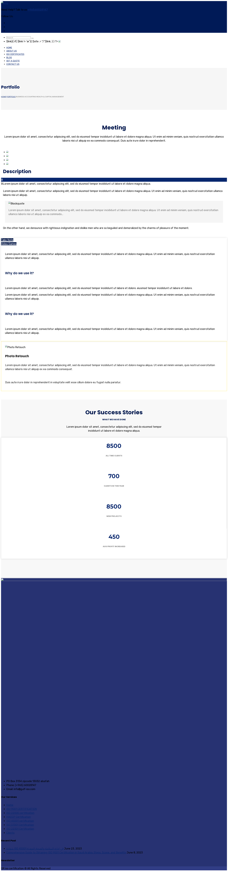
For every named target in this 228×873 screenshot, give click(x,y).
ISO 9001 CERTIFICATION (21, 808)
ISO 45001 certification (20, 820)
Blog (9, 57)
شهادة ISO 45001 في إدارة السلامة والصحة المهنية (34, 848)
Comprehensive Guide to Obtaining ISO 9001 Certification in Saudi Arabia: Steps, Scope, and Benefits (66, 852)
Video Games (8, 243)
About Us (11, 51)
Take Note (7, 239)
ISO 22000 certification (20, 812)
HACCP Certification (18, 816)
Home (9, 47)
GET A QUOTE (13, 61)
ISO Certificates (15, 54)
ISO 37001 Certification (20, 824)
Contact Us (12, 64)
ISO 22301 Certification (20, 828)
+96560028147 (38, 9)
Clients (10, 832)
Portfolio (11, 96)
